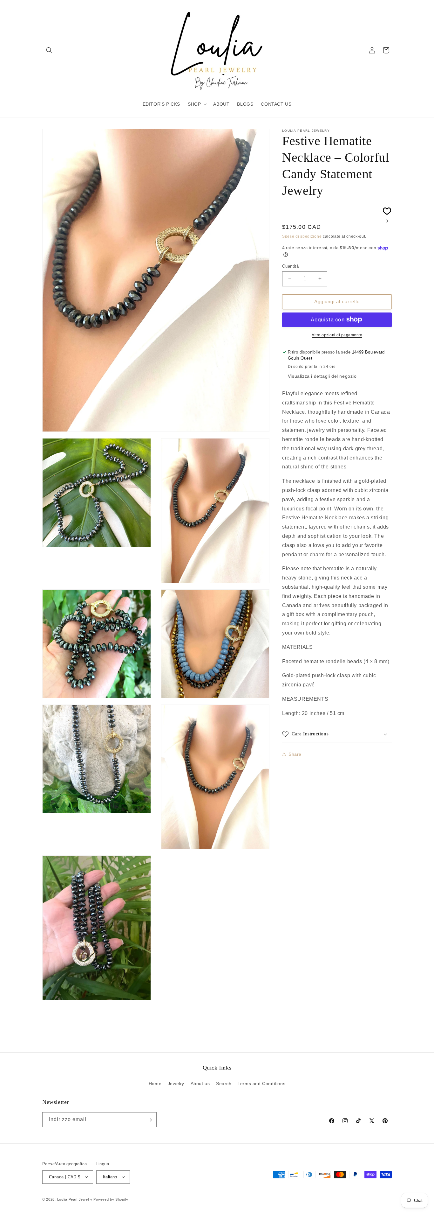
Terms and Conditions (261, 1083)
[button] (49, 50)
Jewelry (176, 1083)
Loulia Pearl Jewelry (74, 1199)
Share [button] (295, 753)
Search (224, 1083)
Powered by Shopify (110, 1199)
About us (200, 1083)
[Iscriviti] (149, 1119)
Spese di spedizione (302, 236)
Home (155, 1083)
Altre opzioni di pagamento (337, 335)
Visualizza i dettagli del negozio (322, 375)
